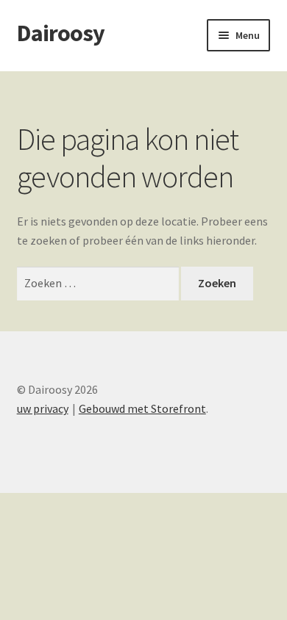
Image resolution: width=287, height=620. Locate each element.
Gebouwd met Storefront (142, 408)
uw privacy (42, 408)
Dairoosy (60, 33)
